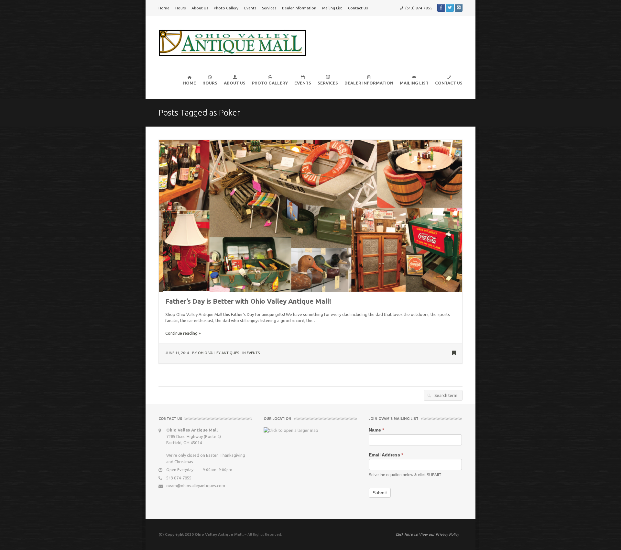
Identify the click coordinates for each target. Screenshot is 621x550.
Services (269, 8)
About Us (199, 8)
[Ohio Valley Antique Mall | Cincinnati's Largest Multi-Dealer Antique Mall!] (232, 42)
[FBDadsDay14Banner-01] (310, 215)
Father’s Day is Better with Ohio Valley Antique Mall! (248, 301)
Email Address (386, 454)
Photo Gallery (226, 8)
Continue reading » (183, 333)
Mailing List (332, 8)
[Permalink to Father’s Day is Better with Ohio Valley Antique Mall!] (454, 353)
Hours (180, 8)
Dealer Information (299, 8)
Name (376, 429)
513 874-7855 (178, 478)
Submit (380, 492)
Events (250, 8)
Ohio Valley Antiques (218, 353)
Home (163, 8)
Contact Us (358, 8)
